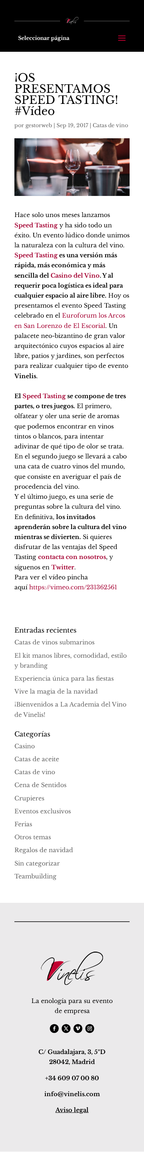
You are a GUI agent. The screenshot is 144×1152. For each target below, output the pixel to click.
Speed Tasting (36, 255)
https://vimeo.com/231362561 (73, 587)
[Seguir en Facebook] (54, 1028)
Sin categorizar (37, 863)
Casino (24, 746)
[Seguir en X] (66, 1028)
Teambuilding (35, 876)
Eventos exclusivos (42, 811)
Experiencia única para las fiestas (64, 678)
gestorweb (38, 125)
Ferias (23, 824)
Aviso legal (72, 1110)
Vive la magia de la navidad (56, 691)
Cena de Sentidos (40, 785)
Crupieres (29, 798)
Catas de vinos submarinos (54, 642)
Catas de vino (110, 125)
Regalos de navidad (43, 850)
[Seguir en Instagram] (89, 1028)
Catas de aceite (36, 759)
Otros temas (32, 837)
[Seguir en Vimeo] (77, 1028)
